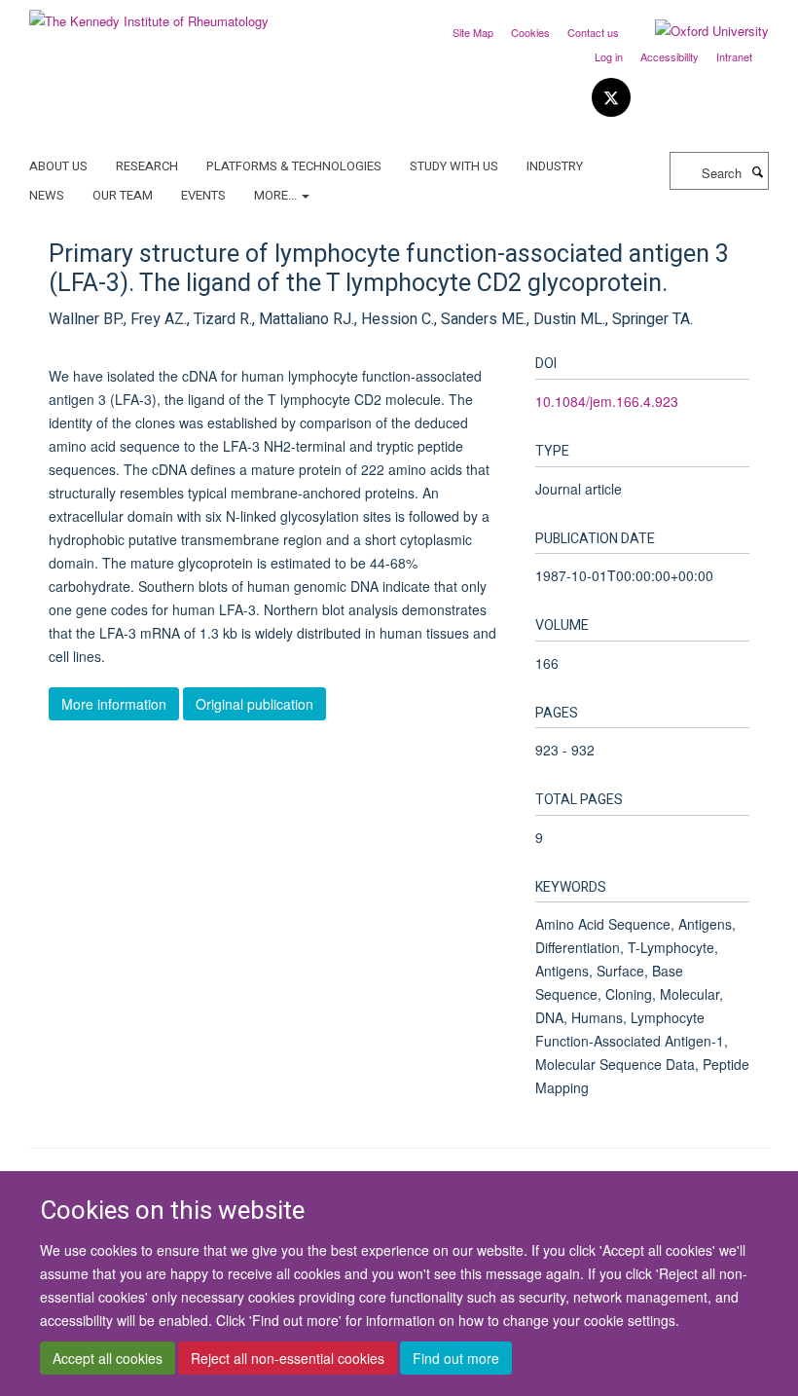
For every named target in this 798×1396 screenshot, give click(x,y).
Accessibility (669, 56)
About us (58, 166)
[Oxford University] (697, 31)
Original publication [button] (254, 704)
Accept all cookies (108, 1358)
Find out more (456, 1358)
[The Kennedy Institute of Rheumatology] (149, 14)
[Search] (757, 171)
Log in (609, 56)
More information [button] (113, 704)
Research (147, 166)
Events (203, 195)
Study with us (454, 166)
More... (277, 195)
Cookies (530, 32)
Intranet (734, 56)
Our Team (122, 195)
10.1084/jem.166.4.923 (606, 401)
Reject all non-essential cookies (287, 1358)
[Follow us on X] (611, 98)
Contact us (593, 32)
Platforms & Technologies (293, 166)
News (46, 195)
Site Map (473, 32)
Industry (554, 166)
